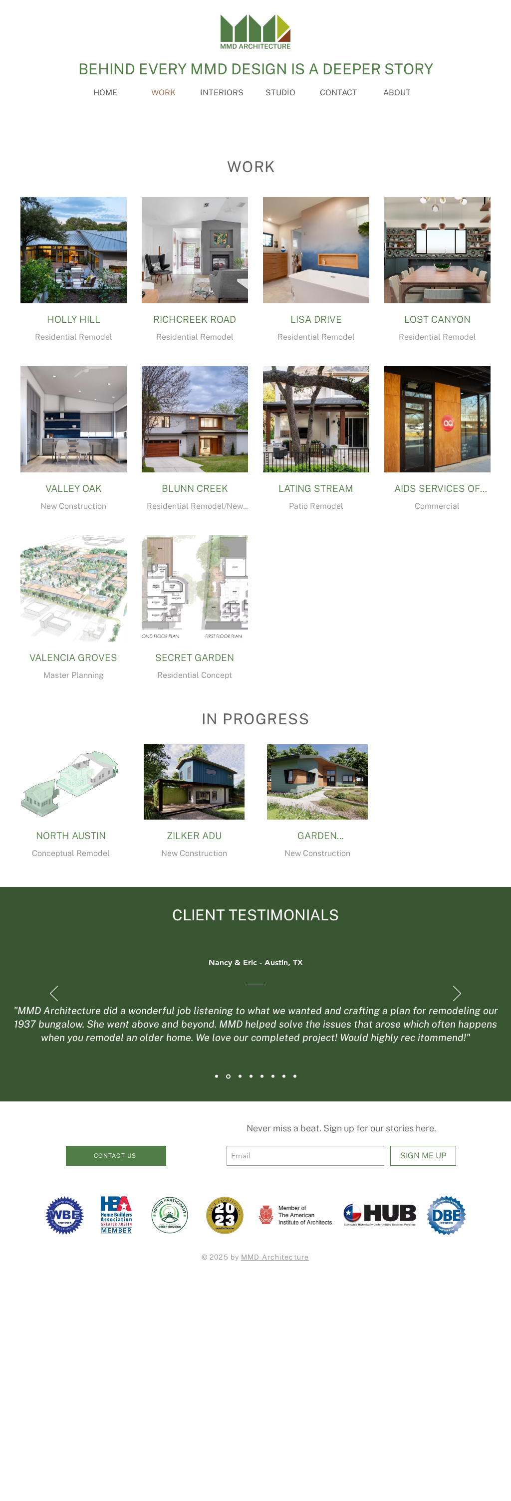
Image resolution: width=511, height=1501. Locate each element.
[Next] (457, 994)
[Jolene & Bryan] (294, 1076)
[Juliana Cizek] (261, 1076)
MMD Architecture (275, 1257)
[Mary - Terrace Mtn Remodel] (272, 1076)
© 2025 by (221, 1257)
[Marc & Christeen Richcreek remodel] (240, 1076)
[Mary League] (251, 1076)
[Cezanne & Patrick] (216, 1076)
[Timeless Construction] (283, 1076)
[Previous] (54, 994)
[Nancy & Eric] (228, 1076)
